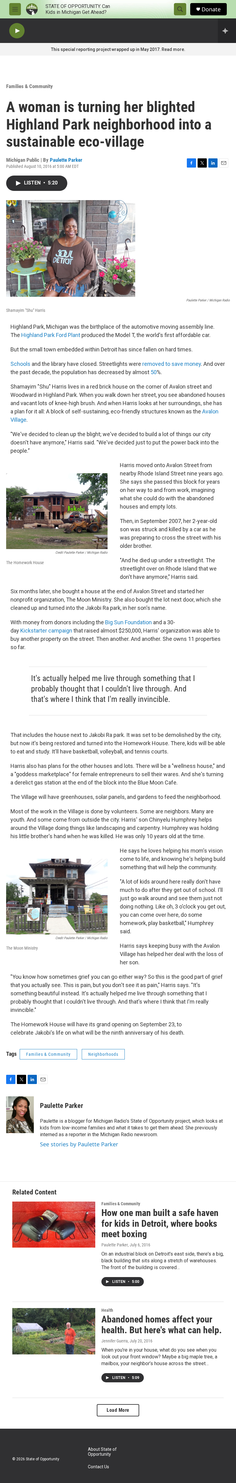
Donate (211, 9)
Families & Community (29, 86)
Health (107, 1310)
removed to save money (171, 364)
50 (154, 372)
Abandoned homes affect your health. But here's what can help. (161, 1324)
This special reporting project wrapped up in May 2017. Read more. (118, 49)
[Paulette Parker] (20, 1114)
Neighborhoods (103, 1054)
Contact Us (98, 1467)
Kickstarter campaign (46, 630)
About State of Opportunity (102, 1452)
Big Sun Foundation (128, 622)
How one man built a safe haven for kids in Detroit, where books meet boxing (159, 1223)
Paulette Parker (66, 160)
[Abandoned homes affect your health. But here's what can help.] (53, 1331)
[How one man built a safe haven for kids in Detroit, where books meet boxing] (53, 1225)
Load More (118, 1410)
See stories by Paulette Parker (79, 1144)
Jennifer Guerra (114, 1340)
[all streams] (227, 30)
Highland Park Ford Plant (50, 335)
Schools (20, 364)
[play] (17, 30)
